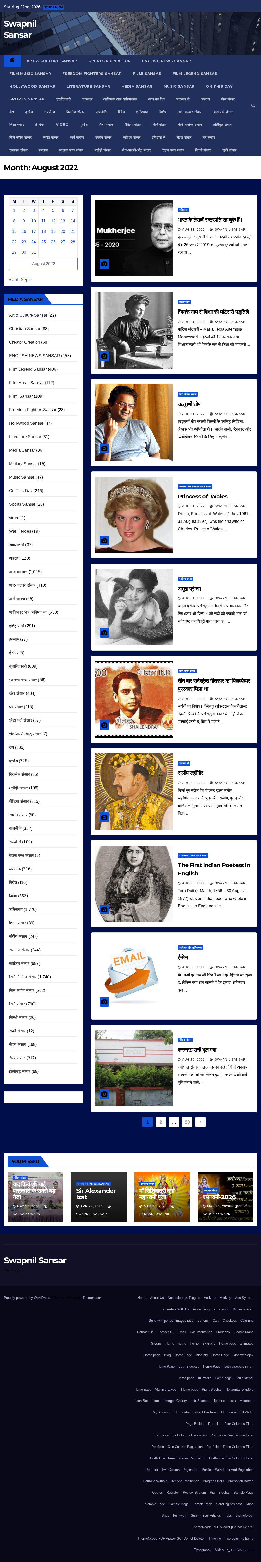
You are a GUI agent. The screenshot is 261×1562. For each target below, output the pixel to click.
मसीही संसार (103, 150)
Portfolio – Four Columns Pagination (180, 1435)
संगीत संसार (51, 137)
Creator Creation (109, 61)
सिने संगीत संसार (20, 137)
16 (24, 231)
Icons (156, 1401)
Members (246, 1401)
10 (33, 221)
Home (142, 1298)
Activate (210, 1298)
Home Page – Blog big (191, 1355)
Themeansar (92, 1298)
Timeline (214, 1538)
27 (63, 242)
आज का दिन (156, 99)
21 (73, 231)
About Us (157, 1298)
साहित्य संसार (132, 137)
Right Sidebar (220, 1492)
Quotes (157, 1492)
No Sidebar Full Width (237, 1412)
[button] (253, 105)
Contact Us (145, 1332)
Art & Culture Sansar (52, 61)
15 (14, 231)
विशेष (162, 112)
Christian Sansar (24, 329)
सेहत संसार (184, 137)
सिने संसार (159, 124)
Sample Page (243, 1492)
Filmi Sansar (147, 73)
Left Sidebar (199, 1401)
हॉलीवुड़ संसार (222, 124)
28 (73, 242)
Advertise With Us (175, 1309)
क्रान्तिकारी (63, 99)
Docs (182, 1332)
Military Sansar (23, 464)
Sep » (26, 279)
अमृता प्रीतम (189, 588)
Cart (216, 1321)
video (62, 124)
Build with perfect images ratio (171, 1321)
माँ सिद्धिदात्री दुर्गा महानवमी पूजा (156, 1194)
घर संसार (209, 137)
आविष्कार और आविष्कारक (120, 99)
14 (73, 221)
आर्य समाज (77, 137)
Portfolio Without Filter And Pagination (171, 1481)
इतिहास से (158, 137)
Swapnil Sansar (230, 229)
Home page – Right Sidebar (201, 1389)
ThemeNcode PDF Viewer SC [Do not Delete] (171, 1538)
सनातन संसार (18, 150)
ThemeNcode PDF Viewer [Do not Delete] (222, 1527)
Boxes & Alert (243, 1309)
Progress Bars (213, 1481)
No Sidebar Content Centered (195, 1412)
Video (219, 1550)
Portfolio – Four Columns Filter (230, 1424)
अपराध (205, 99)
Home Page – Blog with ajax (232, 1355)
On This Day (219, 86)
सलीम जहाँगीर (191, 773)
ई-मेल (183, 957)
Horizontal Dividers (239, 1389)
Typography (202, 1550)
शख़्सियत (142, 112)
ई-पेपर (40, 124)
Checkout (230, 1321)
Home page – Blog (157, 1355)
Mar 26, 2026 (218, 1206)
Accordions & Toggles (184, 1298)
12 (53, 221)
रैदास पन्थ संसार (173, 150)
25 (43, 242)
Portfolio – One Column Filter (232, 1435)
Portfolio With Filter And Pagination (227, 1470)
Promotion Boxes (240, 1481)
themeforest (244, 1515)
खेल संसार (228, 99)
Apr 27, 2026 (92, 1206)
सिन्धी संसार (203, 150)
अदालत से (182, 99)
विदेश (121, 112)
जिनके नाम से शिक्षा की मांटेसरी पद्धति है (213, 312)
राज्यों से (49, 112)
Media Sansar (136, 86)
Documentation (201, 1332)
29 (14, 252)
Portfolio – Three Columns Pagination (177, 1458)
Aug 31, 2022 (193, 229)
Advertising (201, 1309)
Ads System (244, 1298)
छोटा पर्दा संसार (223, 112)
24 (33, 242)
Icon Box (142, 1401)
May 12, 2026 (28, 1206)
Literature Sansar (88, 86)
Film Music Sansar (30, 73)
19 (53, 231)
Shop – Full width (174, 1515)
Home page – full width (194, 1378)
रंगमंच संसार (103, 137)
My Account (162, 1412)
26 (53, 242)
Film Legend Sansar (195, 73)
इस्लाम (43, 150)
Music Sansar (179, 86)
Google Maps (243, 1332)
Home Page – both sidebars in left (228, 1366)
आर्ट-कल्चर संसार (190, 112)
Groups (156, 1343)
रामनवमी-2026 (219, 1197)
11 (43, 221)
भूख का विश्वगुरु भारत (240, 1550)
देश (11, 112)
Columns (246, 1321)
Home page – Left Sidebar (234, 1378)
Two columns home (239, 1538)
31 (33, 252)
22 (14, 242)
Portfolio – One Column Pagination (177, 1447)
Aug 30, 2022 (193, 699)
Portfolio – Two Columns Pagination (172, 1470)
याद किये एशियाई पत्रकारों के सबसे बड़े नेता (34, 1191)
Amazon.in (221, 1309)
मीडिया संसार (133, 124)
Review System (194, 1492)
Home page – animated (236, 1343)
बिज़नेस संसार (75, 112)
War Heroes (20, 531)
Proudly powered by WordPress (27, 1298)
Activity (225, 1298)
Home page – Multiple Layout (155, 1389)
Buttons (203, 1321)
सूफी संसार (229, 150)
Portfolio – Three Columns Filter (229, 1447)
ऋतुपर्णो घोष (189, 404)
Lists (232, 1401)
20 (63, 231)
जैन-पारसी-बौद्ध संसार (136, 150)
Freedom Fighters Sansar (92, 73)
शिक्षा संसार (16, 124)
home (182, 1343)
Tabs (228, 1515)
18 (43, 231)
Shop (249, 1504)
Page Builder (195, 1424)
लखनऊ (87, 99)
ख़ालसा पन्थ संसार (71, 150)
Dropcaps (223, 1332)
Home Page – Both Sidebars (178, 1366)
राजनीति (101, 112)
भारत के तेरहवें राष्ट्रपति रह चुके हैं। (210, 219)
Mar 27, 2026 (155, 1206)
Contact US (166, 1332)
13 (63, 221)
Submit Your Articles (206, 1515)
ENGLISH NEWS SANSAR (166, 61)
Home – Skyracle (202, 1343)
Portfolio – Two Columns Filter (231, 1458)
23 (24, 242)
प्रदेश (29, 112)
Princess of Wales (202, 496)
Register (173, 1492)
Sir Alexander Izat (96, 1194)
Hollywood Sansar (32, 86)
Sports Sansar (27, 99)
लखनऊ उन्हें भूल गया (197, 1049)
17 (33, 231)
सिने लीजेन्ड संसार (190, 124)
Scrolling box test (229, 1504)
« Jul (13, 279)
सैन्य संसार (106, 124)
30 (24, 252)
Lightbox (218, 1401)
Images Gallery (175, 1401)
